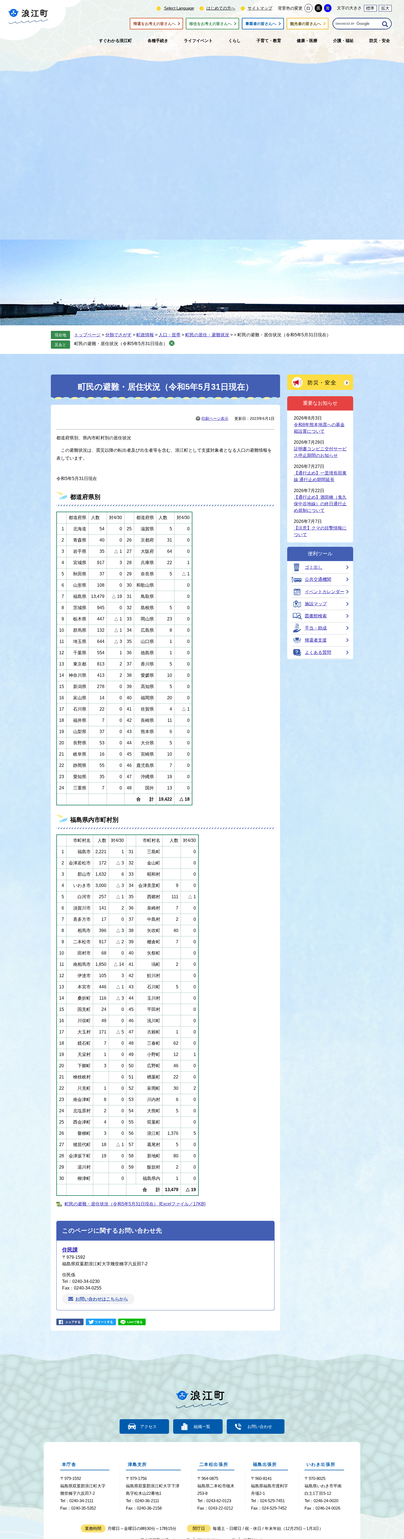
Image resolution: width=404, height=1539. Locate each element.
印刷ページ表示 (214, 418)
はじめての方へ (220, 8)
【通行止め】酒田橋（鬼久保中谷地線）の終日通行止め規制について (320, 504)
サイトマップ (260, 8)
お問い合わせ (259, 1426)
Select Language (179, 8)
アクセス (148, 1426)
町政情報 (145, 334)
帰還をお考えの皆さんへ (154, 23)
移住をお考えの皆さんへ (210, 23)
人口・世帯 (170, 334)
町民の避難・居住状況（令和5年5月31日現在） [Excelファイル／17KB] (135, 1204)
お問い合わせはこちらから (101, 1299)
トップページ (87, 334)
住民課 (70, 1250)
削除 (172, 343)
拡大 (385, 8)
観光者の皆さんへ (305, 23)
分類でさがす (118, 334)
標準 (370, 8)
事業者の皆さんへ (260, 23)
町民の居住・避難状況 (207, 334)
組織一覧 (202, 1426)
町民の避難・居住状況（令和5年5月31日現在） (121, 343)
